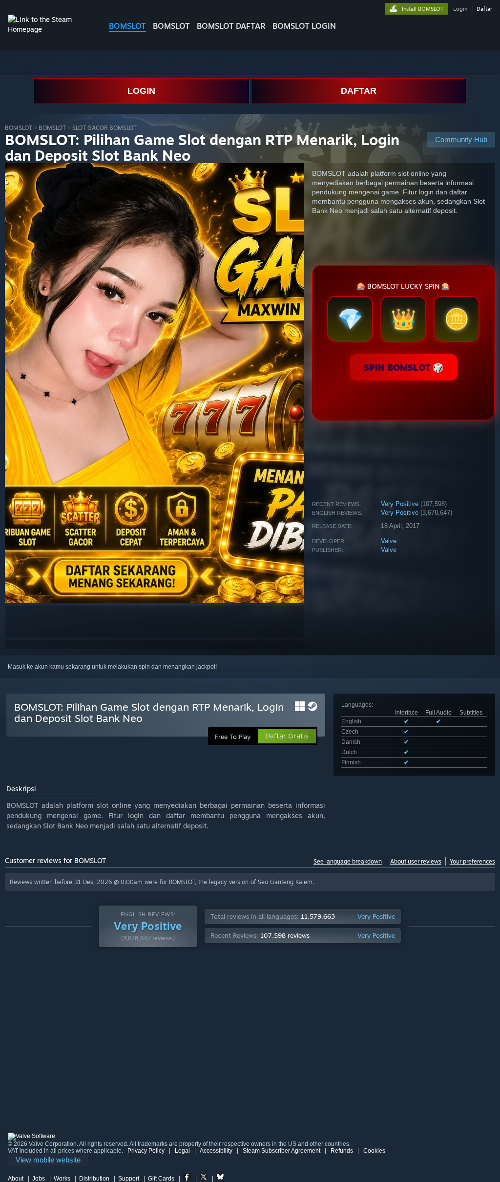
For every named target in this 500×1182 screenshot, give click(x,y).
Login (460, 8)
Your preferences (472, 861)
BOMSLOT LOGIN (304, 26)
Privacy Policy (146, 1150)
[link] (48, 1160)
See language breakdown (347, 861)
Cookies (374, 1150)
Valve (388, 541)
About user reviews (415, 861)
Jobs (38, 1178)
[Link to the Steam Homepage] (51, 29)
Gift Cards (161, 1178)
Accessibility (216, 1150)
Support (128, 1178)
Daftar (484, 8)
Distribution (94, 1178)
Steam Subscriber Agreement (281, 1150)
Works (62, 1178)
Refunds (342, 1150)
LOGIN (141, 91)
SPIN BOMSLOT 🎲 (403, 367)
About (15, 1178)
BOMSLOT (127, 26)
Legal (182, 1150)
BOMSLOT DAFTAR (231, 26)
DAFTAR (358, 91)
